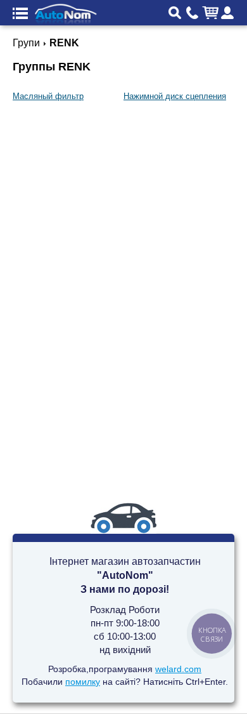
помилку (82, 682)
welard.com (178, 669)
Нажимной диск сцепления (175, 96)
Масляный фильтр (48, 96)
